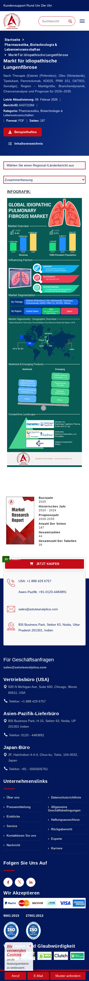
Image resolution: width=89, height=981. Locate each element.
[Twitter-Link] (19, 882)
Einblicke (13, 816)
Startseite (12, 40)
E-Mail (38, 976)
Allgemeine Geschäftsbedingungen (64, 808)
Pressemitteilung (18, 807)
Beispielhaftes (25, 132)
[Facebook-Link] (8, 882)
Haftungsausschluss (65, 819)
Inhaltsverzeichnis (28, 143)
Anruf (15, 976)
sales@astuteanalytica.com (38, 609)
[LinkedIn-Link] (30, 882)
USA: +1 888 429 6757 (34, 581)
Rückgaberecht (61, 829)
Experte (56, 838)
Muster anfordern (68, 976)
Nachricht (13, 845)
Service (11, 826)
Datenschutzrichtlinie (65, 797)
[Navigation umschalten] (82, 23)
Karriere (56, 848)
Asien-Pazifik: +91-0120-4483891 (42, 592)
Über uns (12, 797)
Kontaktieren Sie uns (21, 835)
